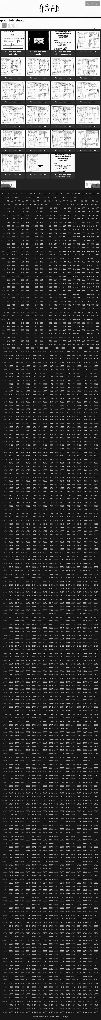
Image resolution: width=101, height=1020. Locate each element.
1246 (85, 398)
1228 (79, 395)
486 (74, 262)
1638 (45, 481)
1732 (96, 499)
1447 (68, 441)
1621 (45, 477)
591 (74, 280)
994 (22, 348)
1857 (28, 527)
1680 (90, 488)
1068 (39, 362)
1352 (11, 423)
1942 (28, 545)
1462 (45, 445)
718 (27, 301)
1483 (62, 448)
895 (55, 330)
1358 (45, 423)
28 (76, 194)
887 (18, 330)
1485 (73, 448)
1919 (90, 538)
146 (60, 211)
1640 (56, 481)
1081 (17, 366)
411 (18, 255)
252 (36, 229)
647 (92, 287)
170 (74, 215)
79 (71, 201)
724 (55, 301)
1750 (96, 502)
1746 (73, 502)
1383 (90, 427)
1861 (51, 527)
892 (41, 330)
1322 (34, 416)
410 (13, 255)
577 (8, 280)
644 (78, 287)
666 (83, 290)
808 (46, 316)
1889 (17, 534)
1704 (34, 495)
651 (13, 290)
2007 (5, 560)
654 (27, 290)
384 (88, 247)
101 (58, 204)
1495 (34, 452)
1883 (79, 531)
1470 (85, 445)
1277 (68, 405)
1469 (79, 445)
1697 (90, 491)
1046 (11, 359)
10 (28, 194)
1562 (28, 466)
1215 (5, 395)
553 (92, 272)
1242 (62, 398)
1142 (73, 377)
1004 (74, 348)
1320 (22, 416)
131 (88, 208)
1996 (39, 556)
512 (97, 265)
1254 (34, 402)
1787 (17, 513)
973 (27, 344)
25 (65, 194)
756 (8, 308)
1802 (5, 517)
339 (18, 244)
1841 (34, 524)
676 (27, 294)
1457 (17, 445)
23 (57, 194)
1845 (56, 524)
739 (27, 305)
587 (55, 280)
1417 (90, 434)
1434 (90, 438)
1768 (5, 509)
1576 (11, 470)
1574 (96, 466)
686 (74, 294)
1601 (56, 473)
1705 (39, 495)
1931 (62, 542)
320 (27, 240)
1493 (22, 452)
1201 (22, 391)
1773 (34, 509)
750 (78, 305)
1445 (56, 441)
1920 (96, 538)
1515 (51, 456)
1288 (34, 409)
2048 (45, 567)
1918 (85, 538)
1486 (79, 448)
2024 (5, 563)
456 (50, 258)
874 (55, 326)
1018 (56, 351)
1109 (79, 369)
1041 (79, 355)
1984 (68, 552)
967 (97, 341)
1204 (39, 391)
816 (83, 316)
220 (8, 226)
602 (27, 283)
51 (64, 197)
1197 (96, 387)
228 (36, 226)
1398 (79, 430)
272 (32, 233)
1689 (45, 491)
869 (32, 326)
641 (64, 287)
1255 (39, 402)
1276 (62, 405)
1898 (68, 534)
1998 (51, 556)
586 (50, 280)
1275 (56, 405)
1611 (17, 477)
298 (22, 237)
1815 (79, 517)
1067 (34, 362)
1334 (5, 420)
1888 (11, 534)
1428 (56, 438)
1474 (11, 448)
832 (60, 319)
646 (88, 287)
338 (13, 244)
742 (41, 305)
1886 (96, 531)
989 (97, 344)
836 (78, 319)
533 (97, 269)
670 (3, 294)
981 (60, 344)
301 (36, 237)
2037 (79, 563)
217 (92, 222)
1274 (51, 405)
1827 (51, 520)
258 (64, 229)
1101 (34, 369)
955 (41, 341)
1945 (45, 545)
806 (36, 316)
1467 (68, 445)
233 (60, 226)
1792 (45, 513)
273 (36, 233)
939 (64, 337)
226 (27, 226)
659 (50, 290)
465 (92, 258)
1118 (34, 373)
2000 (62, 556)
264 (92, 229)
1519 (73, 456)
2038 (85, 563)
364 (36, 247)
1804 (17, 517)
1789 (28, 513)
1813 (68, 517)
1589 (85, 470)
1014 (34, 351)
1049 (28, 359)
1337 (22, 420)
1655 (45, 484)
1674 (56, 488)
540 (32, 272)
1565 (45, 466)
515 (13, 269)
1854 (11, 527)
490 (92, 262)
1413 (68, 434)
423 (41, 255)
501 (46, 265)
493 (8, 265)
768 (60, 308)
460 (69, 258)
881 (88, 326)
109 (95, 204)
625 (88, 283)
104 (72, 204)
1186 (34, 387)
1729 (79, 499)
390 (18, 251)
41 (27, 197)
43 (34, 197)
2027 (22, 563)
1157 (62, 380)
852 (50, 323)
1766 (90, 506)
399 (60, 251)
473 (32, 262)
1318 (11, 416)
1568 (62, 466)
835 (74, 319)
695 (18, 298)
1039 (68, 355)
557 (13, 276)
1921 (5, 542)
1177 (79, 384)
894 (50, 330)
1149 (17, 380)
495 (18, 265)
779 (8, 312)
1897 (62, 534)
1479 (39, 448)
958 (55, 341)
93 (27, 204)
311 (83, 237)
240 (78, 226)
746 (60, 305)
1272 (39, 405)
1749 (90, 502)
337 (8, 244)
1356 (34, 423)
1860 (45, 527)
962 (74, 341)
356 (97, 244)
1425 (39, 438)
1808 (39, 517)
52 (67, 197)
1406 (28, 434)
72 (45, 201)
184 (41, 219)
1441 (34, 441)
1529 (34, 459)
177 (8, 219)
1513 (39, 456)
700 (41, 298)
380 (69, 247)
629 (8, 287)
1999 (56, 556)
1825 (39, 520)
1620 (39, 477)
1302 (17, 412)
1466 (62, 445)
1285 (17, 409)
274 (41, 233)
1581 (39, 470)
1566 (51, 466)
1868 (90, 527)
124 (69, 208)
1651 (22, 484)
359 (13, 247)
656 (36, 290)
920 (74, 333)
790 (60, 312)
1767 (96, 506)
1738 (34, 502)
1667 (17, 488)
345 (46, 244)
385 (92, 247)
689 (88, 294)
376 (50, 247)
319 (22, 240)
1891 (28, 534)
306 (60, 237)
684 (64, 294)
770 (69, 308)
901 (83, 330)
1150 (22, 380)
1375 (45, 427)
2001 (68, 556)
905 (3, 333)
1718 (17, 499)
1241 (56, 398)
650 (8, 290)
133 (97, 208)
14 (42, 194)
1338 (28, 420)
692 (3, 298)
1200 (17, 391)
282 (46, 233)
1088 (56, 366)
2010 (22, 560)
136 (13, 211)
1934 (79, 542)
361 (22, 247)
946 (97, 337)
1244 (73, 398)
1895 (51, 534)
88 (9, 204)
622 (74, 283)
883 (97, 326)
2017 (62, 560)
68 (30, 201)
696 (22, 298)
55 (78, 197)
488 (83, 262)
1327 (62, 416)
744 (50, 305)
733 (97, 301)
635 (36, 287)
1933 (73, 542)
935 (46, 337)
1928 (45, 542)
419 (22, 255)
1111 (90, 369)
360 (18, 247)
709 (83, 298)
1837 (11, 524)
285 (60, 233)
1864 (68, 527)
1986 (79, 552)
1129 (96, 373)
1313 (79, 412)
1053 (51, 359)
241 (83, 226)
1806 (28, 517)
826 (32, 319)
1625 (68, 477)
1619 (34, 477)
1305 (34, 412)
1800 (90, 513)
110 (3, 208)
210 (64, 222)
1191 (62, 387)
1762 (68, 506)
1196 (90, 387)
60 (97, 197)
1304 (28, 412)
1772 (28, 509)
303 (46, 237)
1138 (51, 377)
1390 (34, 430)
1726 (62, 499)
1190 (56, 387)
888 (22, 330)
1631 (5, 481)
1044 (96, 355)
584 (41, 280)
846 (27, 323)
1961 (39, 549)
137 (18, 211)
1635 (28, 481)
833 (64, 319)
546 (60, 272)
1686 (28, 491)
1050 (34, 359)
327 (60, 240)
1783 (90, 509)
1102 (39, 369)
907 (13, 333)
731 (88, 301)
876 (64, 326)
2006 (96, 556)
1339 (34, 420)
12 (35, 194)
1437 (11, 441)
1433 (85, 438)
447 (8, 258)
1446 (62, 441)
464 (88, 258)
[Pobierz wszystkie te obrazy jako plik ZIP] (92, 3)
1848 (73, 524)
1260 (68, 402)
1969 (85, 549)
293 (97, 233)
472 (27, 262)
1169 (34, 384)
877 (69, 326)
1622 (51, 477)
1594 (17, 473)
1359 (51, 423)
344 (41, 244)
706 (69, 298)
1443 (45, 441)
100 (53, 204)
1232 (5, 398)
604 (36, 283)
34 (98, 194)
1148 (11, 380)
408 (3, 255)
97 (42, 204)
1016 (45, 351)
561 (32, 276)
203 (32, 222)
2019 (73, 560)
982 (64, 344)
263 (88, 229)
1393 (51, 430)
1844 (51, 524)
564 (46, 276)
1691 (56, 491)
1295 (73, 409)
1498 (51, 452)
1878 (51, 531)
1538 (85, 459)
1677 (73, 488)
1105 (56, 369)
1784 (96, 509)
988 (92, 344)
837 (83, 319)
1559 (11, 466)
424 (46, 255)
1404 (17, 434)
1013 (28, 351)
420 (27, 255)
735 (8, 305)
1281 (90, 405)
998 (41, 348)
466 (97, 258)
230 (46, 226)
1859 (39, 527)
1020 (68, 351)
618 (55, 283)
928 (13, 337)
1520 (79, 456)
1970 (90, 549)
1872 (17, 531)
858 (78, 323)
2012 (34, 560)
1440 (28, 441)
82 (82, 201)
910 (27, 333)
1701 (17, 495)
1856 (22, 527)
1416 (85, 434)
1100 (28, 369)
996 (32, 348)
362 (27, 247)
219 (3, 226)
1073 (68, 362)
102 (63, 204)
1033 (34, 355)
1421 (17, 438)
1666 (11, 488)
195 (92, 219)
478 (55, 262)
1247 (90, 398)
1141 (68, 377)
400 (64, 251)
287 (69, 233)
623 (78, 283)
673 (18, 294)
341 (27, 244)
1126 (79, 373)
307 (64, 237)
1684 (17, 491)
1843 (45, 524)
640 (60, 287)
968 (3, 344)
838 (88, 319)
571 (78, 276)
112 (13, 208)
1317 (5, 416)
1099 (22, 369)
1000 (51, 348)
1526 (17, 459)
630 (13, 287)
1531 (45, 459)
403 (78, 251)
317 (13, 240)
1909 (34, 538)
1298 (90, 409)
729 (78, 301)
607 (46, 283)
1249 (5, 402)
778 (3, 312)
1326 (56, 416)
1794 (56, 513)
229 (41, 226)
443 (88, 255)
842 (8, 323)
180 (22, 219)
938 (60, 337)
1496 (39, 452)
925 (97, 333)
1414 (73, 434)
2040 (96, 563)
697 (27, 298)
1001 (57, 348)
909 (22, 333)
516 (18, 269)
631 (18, 287)
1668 (22, 488)
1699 (5, 495)
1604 (73, 473)
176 (3, 219)
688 (83, 294)
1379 (68, 427)
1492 (17, 452)
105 (77, 204)
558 (18, 276)
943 (83, 337)
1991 (11, 556)
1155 (51, 380)
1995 (34, 556)
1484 (68, 448)
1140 (62, 377)
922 (83, 333)
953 (32, 341)
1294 (68, 409)
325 (50, 240)
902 (88, 330)
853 (55, 323)
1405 (22, 434)
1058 (79, 359)
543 (46, 272)
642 (69, 287)
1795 (62, 513)
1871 (11, 531)
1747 (79, 502)
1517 (62, 456)
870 (36, 326)
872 (46, 326)
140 (32, 211)
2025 (11, 563)
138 (22, 211)
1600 (51, 473)
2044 (22, 567)
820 (3, 319)
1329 (73, 416)
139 (27, 211)
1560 (17, 466)
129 (78, 208)
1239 (45, 398)
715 (13, 301)
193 (83, 219)
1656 (51, 484)
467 (3, 262)
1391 (39, 430)
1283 (5, 409)
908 (18, 333)
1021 (73, 351)
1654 (39, 484)
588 (60, 280)
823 (18, 319)
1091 (73, 366)
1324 (45, 416)
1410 (51, 434)
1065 (22, 362)
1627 (79, 477)
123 (64, 208)
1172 (51, 384)
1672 (45, 488)
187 (55, 219)
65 (19, 201)
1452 (85, 441)
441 (78, 255)
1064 (17, 362)
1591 (96, 470)
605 (41, 283)
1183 (17, 387)
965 (88, 341)
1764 (79, 506)
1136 (39, 377)
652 (18, 290)
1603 (68, 473)
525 (60, 269)
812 (64, 316)
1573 (90, 466)
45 (41, 197)
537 (18, 272)
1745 (68, 502)
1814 (73, 517)
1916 (73, 538)
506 (69, 265)
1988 (90, 552)
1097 (11, 369)
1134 (28, 377)
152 (88, 211)
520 (36, 269)
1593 (11, 473)
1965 (62, 549)
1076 (85, 362)
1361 (62, 423)
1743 (62, 502)
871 (41, 326)
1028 (17, 355)
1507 (5, 456)
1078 (96, 362)
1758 (45, 506)
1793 (51, 513)
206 (46, 222)
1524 (5, 459)
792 (69, 312)
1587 (73, 470)
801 (13, 316)
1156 (56, 380)
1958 (22, 549)
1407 (34, 434)
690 (92, 294)
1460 (34, 445)
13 (39, 194)
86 (97, 201)
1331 (85, 416)
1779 (68, 509)
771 (74, 308)
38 (16, 197)
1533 (56, 459)
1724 (51, 499)
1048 (22, 359)
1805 (22, 517)
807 (41, 316)
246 (8, 229)
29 (79, 194)
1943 (34, 545)
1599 (45, 473)
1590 (90, 470)
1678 (79, 488)
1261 (73, 402)
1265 (96, 402)
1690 (51, 491)
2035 (68, 563)
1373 (34, 427)
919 (69, 333)
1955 (5, 549)
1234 (17, 398)
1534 (62, 459)
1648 (5, 484)
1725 (56, 499)
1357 (39, 423)
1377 (56, 427)
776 (92, 308)
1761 (62, 506)
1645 (85, 481)
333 (88, 240)
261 (78, 229)
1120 (45, 373)
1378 (62, 427)
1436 (5, 441)
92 (24, 204)
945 (92, 337)
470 (18, 262)
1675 (62, 488)
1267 (11, 405)
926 (3, 337)
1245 (79, 398)
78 (67, 201)
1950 (73, 545)
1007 (91, 348)
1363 (73, 423)
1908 (28, 538)
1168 (28, 384)
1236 (28, 398)
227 (32, 226)
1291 (51, 409)
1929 (51, 542)
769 (64, 308)
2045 (28, 567)
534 (3, 272)
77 (64, 201)
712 (97, 298)
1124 (68, 373)
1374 (39, 427)
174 (92, 215)
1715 (96, 495)
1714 (90, 495)
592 (78, 280)
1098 (17, 369)
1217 (17, 395)
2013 (39, 560)
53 (71, 197)
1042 (85, 355)
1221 (39, 395)
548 (69, 272)
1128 (90, 373)
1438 (17, 441)
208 (55, 222)
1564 (39, 466)
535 (8, 272)
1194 (79, 387)
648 (97, 287)
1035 (45, 355)
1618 (28, 477)
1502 (73, 452)
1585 (62, 470)
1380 (73, 427)
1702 (22, 495)
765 (46, 308)
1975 (17, 552)
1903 (96, 534)
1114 (11, 373)
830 (50, 319)
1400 (90, 430)
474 (36, 262)
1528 (28, 459)
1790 (34, 513)
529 (78, 269)
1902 (90, 534)
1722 (39, 499)
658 (46, 290)
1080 (11, 366)
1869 (96, 527)
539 (27, 272)
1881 (68, 531)
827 (36, 319)
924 (92, 333)
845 (22, 323)
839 (92, 319)
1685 (22, 491)
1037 (56, 355)
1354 (22, 423)
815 (78, 316)
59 (93, 197)
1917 (79, 538)
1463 (51, 445)
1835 (96, 520)
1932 (68, 542)
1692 (62, 491)
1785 (5, 513)
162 (36, 215)
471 (22, 262)
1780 (73, 509)
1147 (5, 380)
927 (8, 337)
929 (18, 337)
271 (27, 233)
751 (83, 305)
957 (50, 341)
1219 (28, 395)
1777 (56, 509)
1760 (56, 506)
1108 (73, 369)
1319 (17, 416)
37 (12, 197)
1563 (34, 466)
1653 (34, 484)
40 (23, 197)
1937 (96, 542)
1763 (73, 506)
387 (3, 251)
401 (69, 251)
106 (81, 204)
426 (55, 255)
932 (32, 337)
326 (55, 240)
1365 (85, 423)
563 (41, 276)
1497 (45, 452)
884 (3, 330)
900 (78, 330)
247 (13, 229)
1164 (5, 384)
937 (55, 337)
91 (20, 204)
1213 (90, 391)
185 (46, 219)
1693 (68, 491)
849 (41, 323)
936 (50, 337)
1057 (73, 359)
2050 (56, 567)
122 (60, 208)
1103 (45, 369)
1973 (5, 552)
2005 (90, 556)
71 (41, 201)
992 (13, 348)
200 (18, 222)
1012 (22, 351)
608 (50, 283)
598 (8, 283)
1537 (79, 459)
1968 (79, 549)
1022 (79, 351)
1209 (68, 391)
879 (78, 326)
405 (88, 251)
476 (46, 262)
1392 (45, 430)
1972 (96, 549)
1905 (11, 538)
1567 (56, 466)
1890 (22, 534)
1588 (79, 470)
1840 (28, 524)
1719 (22, 499)
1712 (79, 495)
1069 (45, 362)
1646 (90, 481)
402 (74, 251)
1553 (73, 463)
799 (3, 316)
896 (60, 330)
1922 (11, 542)
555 (3, 276)
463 (83, 258)
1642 (68, 481)
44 (38, 197)
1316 (96, 412)
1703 (28, 495)
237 (64, 226)
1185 (28, 387)
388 (8, 251)
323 (41, 240)
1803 (11, 517)
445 (97, 255)
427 (60, 255)
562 (36, 276)
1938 (5, 545)
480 (64, 262)
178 (13, 219)
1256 (45, 402)
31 (87, 194)
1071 (56, 362)
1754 (22, 506)
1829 (62, 520)
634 (32, 287)
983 (69, 344)
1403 (11, 434)
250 (27, 229)
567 (60, 276)
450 (22, 258)
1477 (28, 448)
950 (18, 341)
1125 (73, 373)
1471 (90, 445)
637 (46, 287)
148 (69, 211)
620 (64, 283)
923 (88, 333)
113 (18, 208)
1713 (85, 495)
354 (88, 244)
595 (92, 280)
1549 (51, 463)
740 (32, 305)
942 (78, 337)
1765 (85, 506)
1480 (45, 448)
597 (3, 283)
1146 (96, 377)
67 (27, 201)
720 (36, 301)
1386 (11, 430)
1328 (68, 416)
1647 (96, 481)
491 (97, 262)
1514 (45, 456)
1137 (45, 377)
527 (69, 269)
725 (60, 301)
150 (78, 211)
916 (55, 333)
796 (88, 312)
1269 (22, 405)
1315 (90, 412)
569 (69, 276)
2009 (17, 560)
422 (36, 255)
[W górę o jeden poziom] (4, 25)
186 (50, 219)
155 (3, 215)
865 (13, 326)
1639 (51, 481)
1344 (62, 420)
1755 (28, 506)
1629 (90, 477)
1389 (28, 430)
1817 (90, 517)
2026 (17, 563)
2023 (96, 560)
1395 (62, 430)
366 (41, 247)
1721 (34, 499)
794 (78, 312)
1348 (85, 420)
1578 (22, 470)
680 (46, 294)
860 (88, 323)
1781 (79, 509)
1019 (62, 351)
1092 (79, 366)
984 (74, 344)
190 (69, 219)
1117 (28, 373)
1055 (62, 359)
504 (60, 265)
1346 (73, 420)
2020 (79, 560)
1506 (96, 452)
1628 (85, 477)
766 (50, 308)
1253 (28, 402)
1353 (17, 423)
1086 (45, 366)
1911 (45, 538)
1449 (79, 441)
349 (64, 244)
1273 (45, 405)
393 (32, 251)
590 (69, 280)
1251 (17, 402)
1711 (73, 495)
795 (83, 312)
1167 (22, 384)
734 (3, 305)
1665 (5, 488)
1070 (51, 362)
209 (60, 222)
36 (8, 197)
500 (41, 265)
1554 (79, 463)
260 (74, 229)
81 (78, 201)
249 (22, 229)
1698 (96, 491)
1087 (51, 366)
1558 (5, 466)
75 (56, 201)
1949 (68, 545)
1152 (34, 380)
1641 (62, 481)
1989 (96, 552)
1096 (5, 369)
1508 (11, 456)
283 (50, 233)
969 (8, 344)
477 (50, 262)
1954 (96, 545)
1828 (56, 520)
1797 (73, 513)
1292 (56, 409)
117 (36, 208)
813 (69, 316)
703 (55, 298)
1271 (34, 405)
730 (83, 301)
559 (22, 276)
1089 (62, 366)
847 (32, 323)
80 (75, 201)
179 (18, 219)
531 (88, 269)
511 (92, 265)
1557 (96, 463)
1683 (11, 491)
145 (55, 211)
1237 (34, 398)
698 (32, 298)
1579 (28, 470)
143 (46, 211)
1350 (96, 420)
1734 (11, 502)
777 (97, 308)
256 (55, 229)
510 (88, 265)
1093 (85, 366)
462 (78, 258)
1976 (22, 552)
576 (3, 280)
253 (41, 229)
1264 (90, 402)
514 (8, 269)
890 (32, 330)
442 (83, 255)
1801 (96, 513)
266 (3, 233)
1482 (56, 448)
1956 (11, 549)
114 (22, 208)
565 (50, 276)
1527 (22, 459)
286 (64, 233)
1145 (90, 377)
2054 (79, 567)
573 (88, 276)
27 (72, 194)
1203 (34, 391)
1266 (5, 405)
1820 (11, 520)
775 (88, 308)
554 (97, 272)
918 (64, 333)
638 (50, 287)
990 (4, 348)
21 (50, 194)
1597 (34, 473)
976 (41, 344)
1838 (17, 524)
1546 (34, 463)
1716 (5, 499)
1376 (51, 427)
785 (36, 312)
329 (69, 240)
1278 (73, 405)
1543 (17, 463)
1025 (96, 351)
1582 (45, 470)
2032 (51, 563)
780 (13, 312)
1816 (85, 517)
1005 (80, 348)
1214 (96, 391)
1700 (11, 495)
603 (32, 283)
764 (41, 308)
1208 (62, 391)
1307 (45, 412)
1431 (73, 438)
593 (83, 280)
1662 (85, 484)
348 (60, 244)
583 (36, 280)
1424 (34, 438)
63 (12, 201)
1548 (45, 463)
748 (69, 305)
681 (50, 294)
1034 (39, 355)
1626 (73, 477)
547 (64, 272)
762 (32, 308)
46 (45, 197)
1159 (73, 380)
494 (13, 265)
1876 (39, 531)
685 (69, 294)
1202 (28, 391)
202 (27, 222)
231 (50, 226)
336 (3, 244)
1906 (17, 538)
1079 (5, 366)
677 (32, 294)
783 (27, 312)
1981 (51, 552)
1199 (11, 391)
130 (83, 208)
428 (64, 255)
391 (22, 251)
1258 (56, 402)
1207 (56, 391)
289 (78, 233)
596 (97, 280)
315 (3, 240)
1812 (62, 517)
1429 (62, 438)
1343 (56, 420)
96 (38, 204)
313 (92, 237)
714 (8, 301)
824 (22, 319)
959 (60, 341)
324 (46, 240)
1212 (85, 391)
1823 (28, 520)
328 (64, 240)
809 (50, 316)
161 (32, 215)
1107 (68, 369)
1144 (85, 377)
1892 (34, 534)
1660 (73, 484)
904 (97, 330)
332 (83, 240)
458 (60, 258)
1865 (73, 527)
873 (50, 326)
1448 (73, 441)
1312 (73, 412)
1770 (17, 509)
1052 (45, 359)
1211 (79, 391)
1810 (51, 517)
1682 (5, 491)
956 (46, 341)
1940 (17, 545)
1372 (28, 427)
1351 (5, 423)
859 (83, 323)
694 (13, 298)
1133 (22, 377)
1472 (96, 445)
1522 (90, 456)
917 (60, 333)
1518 (68, 456)
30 (83, 194)
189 (64, 219)
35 (5, 197)
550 (78, 272)
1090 (68, 366)
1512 (34, 456)
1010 (11, 351)
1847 (68, 524)
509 (83, 265)
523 (50, 269)
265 (97, 229)
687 (78, 294)
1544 (22, 463)
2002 (73, 556)
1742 (56, 502)
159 (22, 215)
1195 (85, 387)
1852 (96, 524)
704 (60, 298)
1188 (45, 387)
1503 (79, 452)
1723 (45, 499)
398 (55, 251)
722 (46, 301)
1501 (68, 452)
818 (92, 316)
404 (83, 251)
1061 (96, 359)
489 (88, 262)
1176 (73, 384)
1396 (68, 430)
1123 (62, 373)
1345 (68, 420)
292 (92, 233)
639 (55, 287)
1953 (90, 545)
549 (74, 272)
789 (55, 312)
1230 (90, 395)
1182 (11, 387)
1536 (73, 459)
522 (46, 269)
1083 (28, 366)
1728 (73, 499)
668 (92, 290)
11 (31, 194)
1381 (79, 427)
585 (46, 280)
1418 (96, 434)
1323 (39, 416)
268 (13, 233)
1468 (73, 445)
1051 (39, 359)
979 (50, 344)
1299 (96, 409)
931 (27, 337)
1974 (11, 552)
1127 (85, 373)
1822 (22, 520)
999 (46, 348)
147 (64, 211)
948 (8, 341)
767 (55, 308)
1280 (85, 405)
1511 (28, 456)
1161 (85, 380)
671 (8, 294)
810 (55, 316)
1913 (56, 538)
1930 (56, 542)
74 (53, 201)
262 (83, 229)
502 (50, 265)
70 (38, 201)
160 (27, 215)
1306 (39, 412)
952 (27, 341)
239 (74, 226)
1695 (79, 491)
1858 (34, 527)
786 (41, 312)
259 (69, 229)
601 (22, 283)
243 (92, 226)
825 (27, 319)
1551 (62, 463)
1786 (11, 513)
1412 (62, 434)
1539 (90, 459)
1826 (45, 520)
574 (92, 276)
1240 (51, 398)
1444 (51, 441)
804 (27, 316)
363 (32, 247)
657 (41, 290)
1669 (28, 488)
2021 (85, 560)
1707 (51, 495)
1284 (11, 409)
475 (41, 262)
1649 (11, 484)
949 (13, 341)
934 (41, 337)
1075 (79, 362)
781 (18, 312)
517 (22, 269)
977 (46, 344)
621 (69, 283)
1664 (96, 484)
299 (27, 237)
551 (83, 272)
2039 (90, 563)
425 (50, 255)
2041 (5, 567)
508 (78, 265)
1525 (11, 459)
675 (22, 294)
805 (32, 316)
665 (78, 290)
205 (41, 222)
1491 (11, 452)
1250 (11, 402)
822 (13, 319)
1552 (68, 463)
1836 (5, 524)
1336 (17, 420)
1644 (79, 481)
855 (64, 323)
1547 (39, 463)
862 (97, 323)
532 (92, 269)
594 (88, 280)
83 (86, 201)
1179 (90, 384)
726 (64, 301)
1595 (22, 473)
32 (90, 194)
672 (13, 294)
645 (83, 287)
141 (36, 211)
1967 (73, 549)
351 (74, 244)
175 (97, 215)
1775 (45, 509)
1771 (22, 509)
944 (88, 337)
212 (74, 222)
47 (49, 197)
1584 (56, 470)
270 (22, 233)
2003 (79, 556)
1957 (17, 549)
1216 (11, 395)
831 (55, 319)
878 (74, 326)
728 (74, 301)
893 (46, 330)
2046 (34, 567)
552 (88, 272)
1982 (56, 552)
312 (88, 237)
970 (13, 344)
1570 (73, 466)
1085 (39, 366)
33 (94, 194)
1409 (45, 434)
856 (69, 323)
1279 (79, 405)
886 (13, 330)
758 (18, 308)
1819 (5, 520)
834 (69, 319)
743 (46, 305)
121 (55, 208)
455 (46, 258)
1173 (56, 384)
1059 (85, 359)
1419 (5, 438)
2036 (73, 563)
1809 (45, 517)
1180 (96, 384)
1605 (79, 473)
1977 (28, 552)
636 (41, 287)
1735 (17, 502)
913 (41, 333)
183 (36, 219)
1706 (45, 495)
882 (92, 326)
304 (50, 237)
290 (83, 233)
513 (3, 269)
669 (97, 290)
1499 (56, 452)
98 (46, 204)
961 (69, 341)
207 (50, 222)
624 (83, 283)
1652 (28, 484)
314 (97, 237)
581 (27, 280)
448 (13, 258)
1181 (5, 387)
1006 (85, 348)
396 (46, 251)
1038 (62, 355)
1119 (39, 373)
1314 (85, 412)
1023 (85, 351)
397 (50, 251)
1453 (90, 441)
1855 (17, 527)
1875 (34, 531)
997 (36, 348)
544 (50, 272)
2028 (28, 563)
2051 (62, 567)
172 (83, 215)
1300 (5, 412)
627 (97, 283)
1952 (85, 545)
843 (13, 323)
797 (92, 312)
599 (13, 283)
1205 (45, 391)
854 (60, 323)
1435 (96, 438)
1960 (34, 549)
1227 (73, 395)
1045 (5, 359)
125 (74, 208)
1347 (79, 420)
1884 (85, 531)
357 (3, 247)
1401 (96, 430)
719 (32, 301)
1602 (62, 473)
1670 (34, 488)
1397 (73, 430)
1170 (39, 384)
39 (19, 197)
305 (55, 237)
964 (83, 341)
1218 (22, 395)
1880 (62, 531)
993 (18, 348)
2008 (11, 560)
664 (74, 290)
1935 (85, 542)
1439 (22, 441)
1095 (96, 366)
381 (74, 247)
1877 (45, 531)
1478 (34, 448)
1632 (11, 481)
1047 (17, 359)
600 (18, 283)
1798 (79, 513)
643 (74, 287)
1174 (62, 384)
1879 (56, 531)
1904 (5, 538)
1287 (28, 409)
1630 (96, 477)
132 (92, 208)
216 (88, 222)
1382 (85, 427)
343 (36, 244)
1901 (85, 534)
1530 (39, 459)
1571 (79, 466)
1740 (45, 502)
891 (36, 330)
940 (69, 337)
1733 (5, 502)
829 (46, 319)
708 (78, 298)
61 (5, 201)
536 (13, 272)
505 (64, 265)
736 (13, 305)
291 (88, 233)
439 (69, 255)
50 (60, 197)
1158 (68, 380)
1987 (85, 552)
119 (46, 208)
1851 (90, 524)
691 (97, 294)
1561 (22, 466)
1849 (79, 524)
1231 (96, 395)
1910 (39, 538)
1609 (5, 477)
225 (22, 226)
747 (64, 305)
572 (83, 276)
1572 (85, 466)
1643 (73, 481)
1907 (22, 538)
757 (13, 308)
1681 (96, 488)
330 (74, 240)
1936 (90, 542)
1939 (11, 545)
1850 (85, 524)
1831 (73, 520)
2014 (45, 560)
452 (32, 258)
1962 (45, 549)
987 (88, 344)
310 (78, 237)
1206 (51, 391)
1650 (17, 484)
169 (69, 215)
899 (74, 330)
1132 (17, 377)
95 (35, 204)
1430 (68, 438)
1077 (90, 362)
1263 (85, 402)
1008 (97, 348)
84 (90, 201)
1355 (28, 423)
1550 (56, 463)
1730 (85, 499)
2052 (68, 567)
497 (27, 265)
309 (74, 237)
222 (18, 226)
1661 (79, 484)
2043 (17, 567)
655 (32, 290)
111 (8, 208)
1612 (22, 477)
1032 (28, 355)
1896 (56, 534)
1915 (68, 538)
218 (97, 222)
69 (34, 201)
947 (3, 341)
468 (8, 262)
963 (78, 341)
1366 (90, 423)
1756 (34, 506)
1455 (5, 445)
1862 (56, 527)
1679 (85, 488)
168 (64, 215)
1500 (62, 452)
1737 (28, 502)
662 (64, 290)
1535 (68, 459)
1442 (39, 441)
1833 (85, 520)
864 (8, 326)
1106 (62, 369)
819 (97, 316)
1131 (11, 377)
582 (32, 280)
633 (27, 287)
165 (50, 215)
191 (74, 219)
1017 (51, 351)
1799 (85, 513)
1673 (51, 488)
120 (50, 208)
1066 (28, 362)
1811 (56, 517)
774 (83, 308)
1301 (11, 412)
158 (18, 215)
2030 (39, 563)
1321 (28, 416)
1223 (51, 395)
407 (97, 251)
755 (3, 308)
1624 (62, 477)
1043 (90, 355)
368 (46, 247)
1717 (11, 499)
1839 (22, 524)
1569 (68, 466)
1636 (34, 481)
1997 (45, 556)
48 (53, 197)
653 (22, 290)
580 (22, 280)
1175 (68, 384)
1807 (34, 517)
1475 (17, 448)
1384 (96, 427)
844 (18, 323)
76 (60, 201)
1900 (79, 534)
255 (50, 229)
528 (74, 269)
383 (83, 247)
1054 (56, 359)
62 (8, 201)
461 (74, 258)
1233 (11, 398)
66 (23, 201)
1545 (28, 463)
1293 (62, 409)
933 (36, 337)
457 (55, 258)
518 (27, 269)
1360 (56, 423)
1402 (5, 434)
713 (3, 301)
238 (69, 226)
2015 (51, 560)
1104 (51, 369)
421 (32, 255)
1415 (79, 434)
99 (49, 204)
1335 (11, 420)
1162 (90, 380)
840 (97, 319)
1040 (73, 355)
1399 (85, 430)
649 (3, 290)
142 (41, 211)
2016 (56, 560)
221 (13, 226)
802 (18, 316)
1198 (5, 391)
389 (13, 251)
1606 (85, 473)
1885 (90, 531)
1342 (51, 420)
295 (8, 237)
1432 (79, 438)
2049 (51, 567)
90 (16, 204)
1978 (34, 552)
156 (8, 215)
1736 (22, 502)
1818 (96, 517)
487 (78, 262)
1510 (22, 456)
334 (92, 240)
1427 (51, 438)
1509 (17, 456)
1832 (79, 520)
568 (64, 276)
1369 (11, 427)
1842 (39, 524)
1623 (56, 477)
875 (60, 326)
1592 (5, 473)
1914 (62, 538)
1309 (56, 412)
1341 (45, 420)
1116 (22, 373)
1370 (17, 427)
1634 (22, 481)
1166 (17, 384)
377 (55, 247)
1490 (5, 452)
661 (60, 290)
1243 (68, 398)
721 (41, 301)
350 (69, 244)
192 (78, 219)
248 (18, 229)
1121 (51, 373)
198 (8, 222)
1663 (90, 484)
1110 (85, 369)
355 (92, 244)
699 (36, 298)
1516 (56, 456)
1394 (56, 430)
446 (3, 258)
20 (46, 194)
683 (60, 294)
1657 (56, 484)
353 (83, 244)
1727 (68, 499)
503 (55, 265)
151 (83, 211)
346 (50, 244)
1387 (17, 430)
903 (92, 330)
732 (92, 301)
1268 (17, 405)
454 (41, 258)
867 (22, 326)
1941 (22, 545)
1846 (62, 524)
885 (8, 330)
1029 (22, 355)
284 (55, 233)
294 (3, 237)
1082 (22, 366)
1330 (79, 416)
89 (13, 204)
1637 (39, 481)
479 (60, 262)
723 (50, 301)
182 (32, 219)
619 (60, 283)
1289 (39, 409)
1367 (96, 423)
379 (64, 247)
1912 (51, 538)
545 (55, 272)
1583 (51, 470)
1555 (85, 463)
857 (74, 323)
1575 (5, 470)
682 (55, 294)
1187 (39, 387)
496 (22, 265)
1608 (96, 473)
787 (46, 312)
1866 (79, 527)
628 (3, 287)
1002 (63, 348)
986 (83, 344)
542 (41, 272)
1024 (90, 351)
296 (13, 237)
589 (64, 280)
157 (13, 215)
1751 (5, 506)
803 (22, 316)
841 (3, 323)
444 (92, 255)
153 (92, 211)
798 (97, 312)
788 (50, 312)
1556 (90, 463)
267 (8, 233)
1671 (39, 488)
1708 (56, 495)
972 (22, 344)
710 (88, 298)
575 (97, 276)
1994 (28, 556)
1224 (56, 395)
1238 (39, 398)
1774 (39, 509)
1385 (5, 430)
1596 (28, 473)
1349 (90, 420)
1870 (5, 531)
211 (69, 222)
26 (68, 194)
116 (32, 208)
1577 (17, 470)
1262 (79, 402)
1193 (73, 387)
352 (78, 244)
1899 (73, 534)
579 (18, 280)
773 (78, 308)
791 (64, 312)
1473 (5, 448)
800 (8, 316)
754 (97, 305)
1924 (22, 542)
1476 (22, 448)
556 (8, 276)
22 (53, 194)
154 (97, 211)
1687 (34, 491)
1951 (79, 545)
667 (88, 290)
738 (22, 305)
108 (91, 204)
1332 (90, 416)
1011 (17, 351)
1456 (11, 445)
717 (22, 301)
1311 (68, 412)
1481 (51, 448)
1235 (22, 398)
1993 (22, 556)
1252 (22, 402)
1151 (28, 380)
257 (60, 229)
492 (3, 265)
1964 (56, 549)
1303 (22, 412)
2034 (62, 563)
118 (41, 208)
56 (82, 197)
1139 (56, 377)
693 (8, 298)
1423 (28, 438)
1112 (96, 369)
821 (8, 319)
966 (92, 341)
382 (78, 247)
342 (32, 244)
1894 (45, 534)
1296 (79, 409)
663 (69, 290)
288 (74, 233)
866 (18, 326)
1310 (62, 412)
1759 (51, 506)
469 (13, 262)
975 (36, 344)
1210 (73, 391)
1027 (11, 355)
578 (13, 280)
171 (78, 215)
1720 (28, 499)
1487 (85, 448)
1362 (68, 423)
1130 (5, 377)
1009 (5, 351)
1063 (11, 362)
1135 (34, 377)
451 (27, 258)
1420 (11, 438)
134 (3, 211)
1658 (62, 484)
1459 (28, 445)
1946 (51, 545)
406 (92, 251)
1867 (85, 527)
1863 (62, 527)
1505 (90, 452)
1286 (22, 409)
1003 (68, 348)
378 (60, 247)
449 (18, 258)
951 (22, 341)
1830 (68, 520)
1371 (22, 427)
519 (32, 269)
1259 (62, 402)
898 (69, 330)
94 (31, 204)
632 (22, 287)
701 (46, 298)
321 (32, 240)
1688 (39, 491)
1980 (45, 552)
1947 (56, 545)
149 (74, 211)
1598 (39, 473)
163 (41, 215)
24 (61, 194)
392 (27, 251)
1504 (85, 452)
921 (78, 333)
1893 (39, 534)
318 (18, 240)
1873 (22, 531)
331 (78, 240)
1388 (22, 430)
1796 (68, 513)
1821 (17, 520)
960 (64, 341)
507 (74, 265)
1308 (51, 412)
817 (88, 316)
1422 (22, 438)
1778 (62, 509)
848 (36, 323)
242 (88, 226)
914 (46, 333)
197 (3, 222)
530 (83, 269)
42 (30, 197)
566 (55, 276)
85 (93, 201)
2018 (68, 560)
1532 (51, 459)
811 (60, 316)
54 (75, 197)
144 (50, 211)
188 (60, 219)
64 (16, 201)
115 (27, 208)
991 (8, 348)
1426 (45, 438)
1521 (85, 456)
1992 (17, 556)
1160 (79, 380)
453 (36, 258)
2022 (90, 560)
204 (36, 222)
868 (27, 326)
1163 (96, 380)
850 (46, 323)
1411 (56, 434)
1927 (39, 542)
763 (36, 308)
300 (32, 237)
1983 (62, 552)
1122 (56, 373)
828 (41, 319)
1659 (68, 484)
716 (18, 301)
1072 (62, 362)
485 (69, 262)
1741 (51, 502)
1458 (22, 445)
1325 (51, 416)
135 (8, 211)
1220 (34, 395)
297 (18, 237)
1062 (5, 362)
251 (32, 229)
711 (92, 298)
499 (36, 265)
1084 (34, 366)
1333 (96, 416)
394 (36, 251)
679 (41, 294)
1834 (90, 520)
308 (69, 237)
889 (27, 330)
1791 (39, 513)
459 (64, 258)
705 (64, 298)
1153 (39, 380)
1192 (68, 387)
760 (22, 308)
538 (22, 272)
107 (86, 204)
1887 (5, 534)
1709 (62, 495)
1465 (56, 445)
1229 (85, 395)
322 (36, 240)
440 (74, 255)
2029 (34, 563)
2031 (45, 563)
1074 (73, 362)
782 (22, 312)
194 (88, 219)
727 (69, 301)
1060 (90, 359)
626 (92, 283)
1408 (39, 434)
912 (36, 333)
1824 (34, 520)
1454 (96, 441)
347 (55, 244)
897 (64, 330)
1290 (45, 409)
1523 (96, 456)
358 (8, 247)
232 (55, 226)
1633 (17, 481)
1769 (11, 509)
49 (56, 197)
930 (22, 337)
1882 (73, 531)
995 (27, 348)
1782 (85, 509)
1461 (39, 445)
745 (55, 305)
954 (36, 341)
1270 (28, 405)
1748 (85, 502)
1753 (17, 506)
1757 (39, 506)
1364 (79, 423)
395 (41, 251)
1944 (39, 545)
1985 (73, 552)
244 (97, 226)
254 (46, 229)
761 (27, 308)
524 (55, 269)
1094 (90, 366)
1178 (85, 384)
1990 (5, 556)
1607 (90, 473)
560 (27, 276)
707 (74, 298)
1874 (28, 531)
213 (78, 222)
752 (88, 305)
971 (18, 344)
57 (86, 197)
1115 (17, 373)
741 (36, 305)
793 (74, 312)
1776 (51, 509)
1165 (11, 384)
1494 (28, 452)
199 (13, 222)
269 (18, 233)
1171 (45, 384)
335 (97, 240)
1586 (68, 470)
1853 (5, 527)
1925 (28, 542)
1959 (28, 549)
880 (83, 326)
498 (32, 265)
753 (92, 305)
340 (22, 244)
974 (32, 344)
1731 (90, 499)
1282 (96, 405)
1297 (85, 409)
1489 (96, 448)
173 (88, 215)
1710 (68, 495)
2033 (56, 563)
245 (3, 229)
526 (64, 269)
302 (41, 237)
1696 (85, 491)
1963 (51, 549)
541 (36, 272)
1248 (96, 398)
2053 (73, 567)
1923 (17, 542)
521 (41, 269)
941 (74, 337)
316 (8, 240)
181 (27, 219)
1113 (5, 373)
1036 (51, 355)
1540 (96, 459)
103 (67, 204)
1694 (73, 491)
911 (32, 333)
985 (78, 344)
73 (49, 201)
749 (74, 305)
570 (74, 276)
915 (50, 333)
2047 (39, 567)
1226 (68, 395)
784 (32, 312)
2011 (28, 560)
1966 (68, 549)
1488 (90, 448)
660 (55, 290)
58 (90, 197)
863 (3, 326)
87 (5, 204)
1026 (5, 355)
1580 (34, 470)
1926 (34, 542)
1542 (11, 463)
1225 (62, 395)
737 (18, 305)
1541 (5, 463)
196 (97, 219)
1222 (45, 395)
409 (8, 255)
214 (83, 222)
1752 (11, 506)
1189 (51, 387)
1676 (68, 488)
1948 (62, 545)
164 (46, 215)
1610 (11, 477)
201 (22, 222)
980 (55, 344)
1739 (39, 502)
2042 (11, 567)
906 (8, 333)
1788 (22, 513)
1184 (22, 387)
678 (36, 294)
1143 (79, 377)
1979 (39, 552)
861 (92, 323)
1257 (51, 402)
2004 (85, 556)
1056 (68, 359)
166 (55, 215)
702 (50, 298)
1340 (39, 420)
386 (97, 247)
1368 (5, 427)
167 (60, 215)
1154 (45, 380)
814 (74, 316)
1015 (39, 351)
